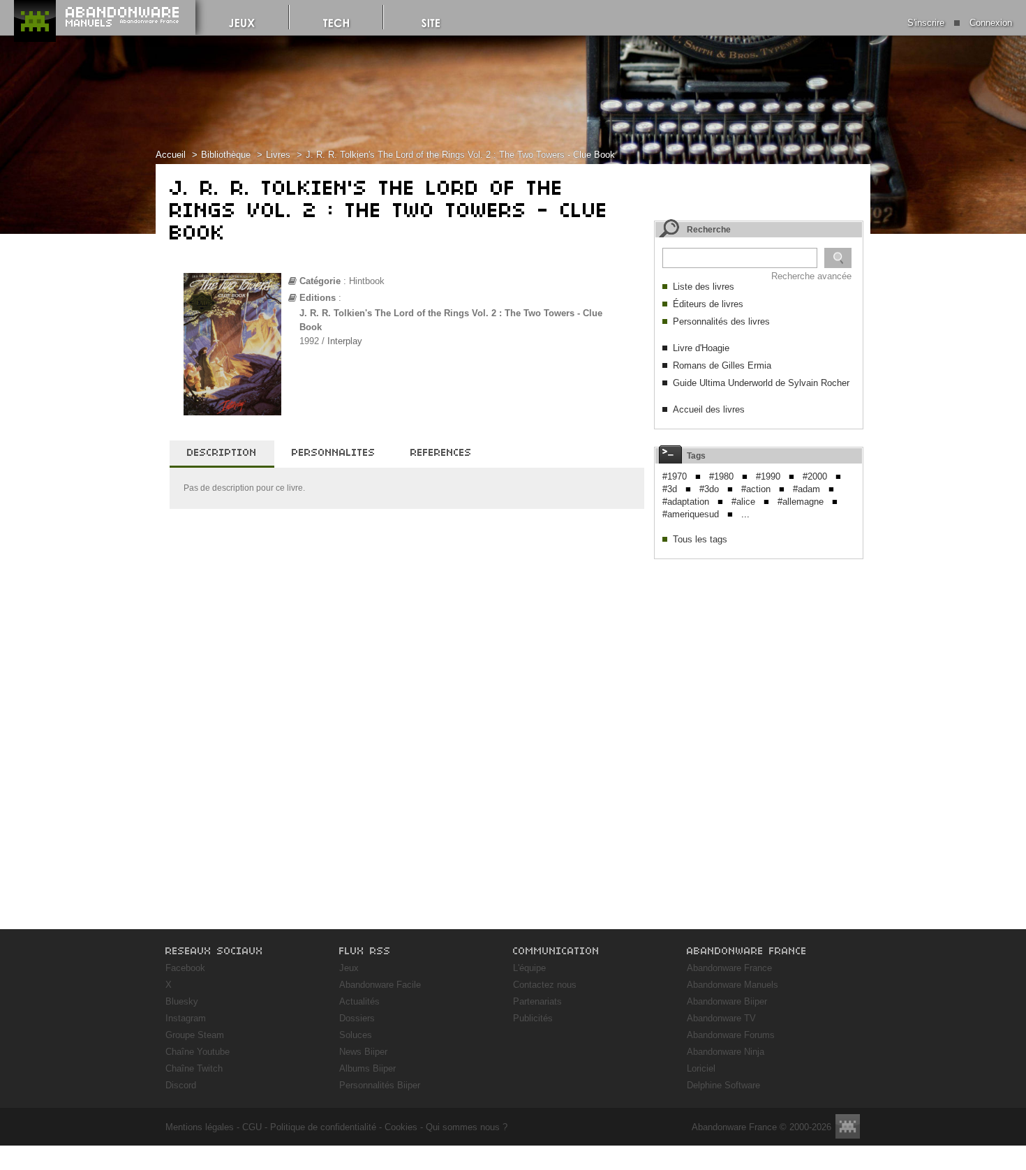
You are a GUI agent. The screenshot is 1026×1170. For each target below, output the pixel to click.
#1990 (768, 476)
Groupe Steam (194, 1035)
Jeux (349, 968)
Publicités (533, 1018)
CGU (252, 1127)
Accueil (171, 154)
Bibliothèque (226, 154)
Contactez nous (545, 984)
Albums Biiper (367, 1068)
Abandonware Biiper (727, 1001)
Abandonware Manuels (732, 984)
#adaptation (685, 501)
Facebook (185, 968)
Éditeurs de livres (708, 304)
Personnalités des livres (721, 321)
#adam (806, 489)
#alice (743, 501)
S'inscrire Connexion (959, 22)
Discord (180, 1085)
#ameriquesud (690, 514)
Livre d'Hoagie (701, 348)
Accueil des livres (709, 409)
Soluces (355, 1035)
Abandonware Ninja (725, 1051)
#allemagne (801, 501)
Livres (278, 154)
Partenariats (537, 1001)
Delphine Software (723, 1085)
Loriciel (701, 1068)
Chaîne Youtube (197, 1051)
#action (756, 489)
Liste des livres (703, 286)
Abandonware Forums (731, 1035)
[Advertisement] (758, 653)
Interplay (344, 341)
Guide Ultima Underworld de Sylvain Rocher (761, 382)
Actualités (359, 1001)
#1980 (721, 476)
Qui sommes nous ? (466, 1127)
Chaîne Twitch (194, 1068)
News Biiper (363, 1051)
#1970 (674, 476)
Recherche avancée (811, 276)
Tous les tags (700, 539)
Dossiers (357, 1018)
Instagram (185, 1018)
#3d (669, 489)
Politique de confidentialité (323, 1127)
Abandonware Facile (380, 984)
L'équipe (529, 968)
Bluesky (181, 1001)
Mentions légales (199, 1127)
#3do (709, 489)
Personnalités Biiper (379, 1085)
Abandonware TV (721, 1018)
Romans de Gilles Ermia (722, 365)
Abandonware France (729, 968)
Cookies (401, 1127)
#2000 (815, 476)
